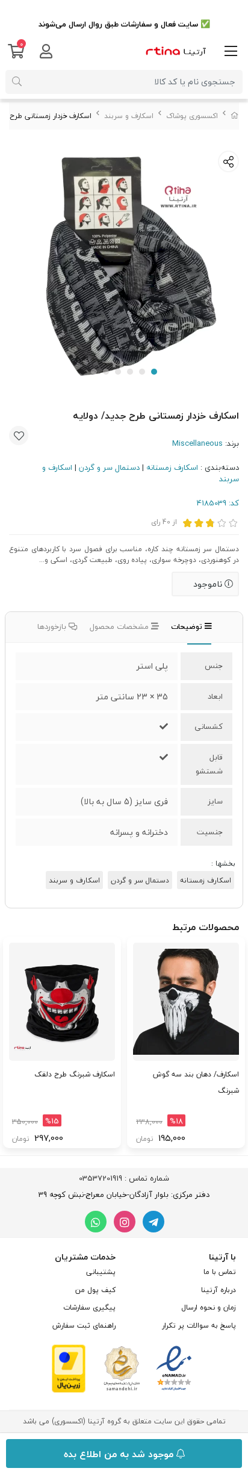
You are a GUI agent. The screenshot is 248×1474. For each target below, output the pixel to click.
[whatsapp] (96, 1221)
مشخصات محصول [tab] (120, 626)
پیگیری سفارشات (89, 1307)
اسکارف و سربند (128, 116)
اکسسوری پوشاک (192, 116)
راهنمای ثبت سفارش (84, 1325)
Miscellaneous (197, 443)
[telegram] (153, 1221)
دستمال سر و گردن (109, 467)
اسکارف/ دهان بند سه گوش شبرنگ (196, 1082)
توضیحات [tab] (188, 626)
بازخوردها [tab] (53, 626)
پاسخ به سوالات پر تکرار (199, 1325)
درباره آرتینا (218, 1290)
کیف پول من (95, 1290)
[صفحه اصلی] (235, 116)
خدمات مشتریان (85, 1256)
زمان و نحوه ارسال (208, 1307)
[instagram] (124, 1221)
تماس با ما (219, 1272)
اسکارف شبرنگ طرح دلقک (74, 1074)
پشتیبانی (101, 1272)
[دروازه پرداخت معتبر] (68, 1367)
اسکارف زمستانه (172, 467)
